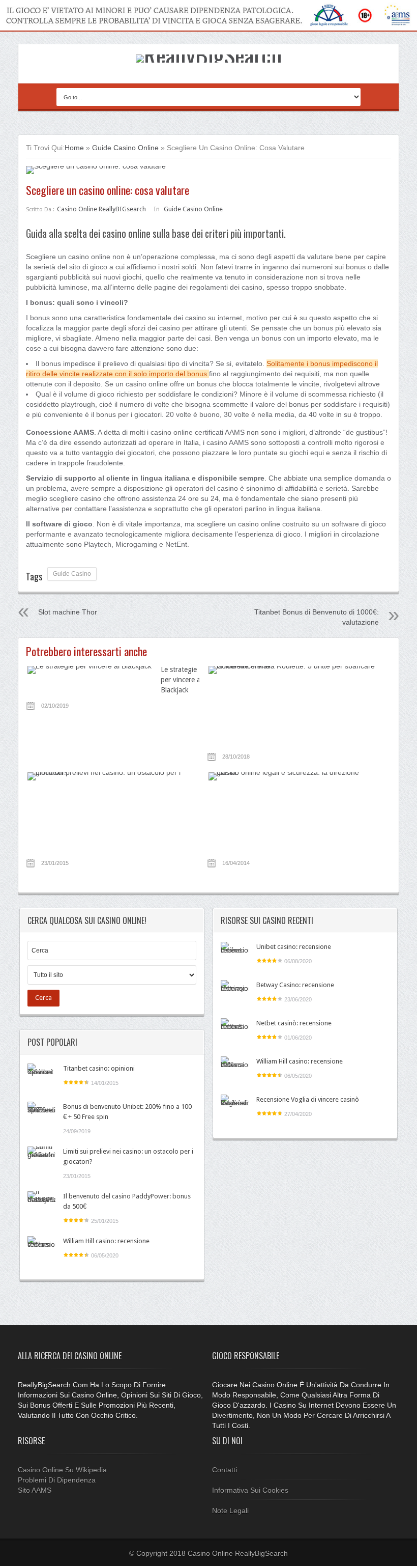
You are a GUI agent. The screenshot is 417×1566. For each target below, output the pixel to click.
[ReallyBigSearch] (209, 54)
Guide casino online (125, 148)
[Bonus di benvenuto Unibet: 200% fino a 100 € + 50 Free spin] (41, 1116)
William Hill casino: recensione (106, 1241)
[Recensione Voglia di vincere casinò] (235, 1109)
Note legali (230, 1510)
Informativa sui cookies (250, 1490)
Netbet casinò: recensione (294, 1023)
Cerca (43, 997)
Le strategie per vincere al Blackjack (181, 679)
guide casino (72, 573)
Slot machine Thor (67, 612)
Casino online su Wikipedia (62, 1470)
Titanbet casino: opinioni (99, 1068)
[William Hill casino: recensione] (41, 1250)
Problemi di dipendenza (57, 1480)
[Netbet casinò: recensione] (235, 1032)
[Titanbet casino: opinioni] (41, 1078)
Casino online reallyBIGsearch (101, 209)
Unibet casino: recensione (293, 946)
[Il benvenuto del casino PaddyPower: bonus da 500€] (41, 1205)
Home (74, 148)
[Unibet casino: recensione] (235, 956)
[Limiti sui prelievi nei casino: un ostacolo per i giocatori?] (41, 1160)
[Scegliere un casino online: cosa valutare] (208, 170)
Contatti (224, 1470)
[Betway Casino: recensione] (235, 994)
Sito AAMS (34, 1490)
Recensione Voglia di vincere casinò (307, 1099)
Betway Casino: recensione (295, 985)
